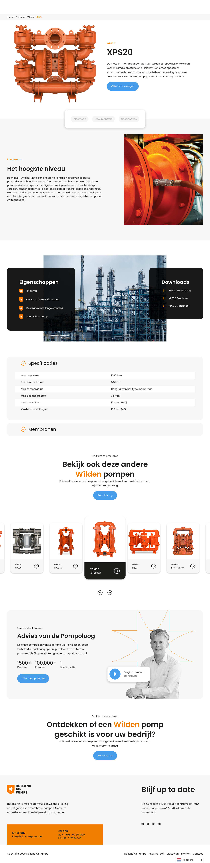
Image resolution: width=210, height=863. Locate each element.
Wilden (30, 17)
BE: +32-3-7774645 (69, 838)
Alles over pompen (33, 678)
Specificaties (129, 119)
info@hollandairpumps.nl (27, 836)
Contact (198, 853)
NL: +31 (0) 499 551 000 (71, 834)
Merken (185, 853)
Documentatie (103, 119)
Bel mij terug (105, 495)
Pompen (20, 17)
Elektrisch (173, 853)
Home (10, 17)
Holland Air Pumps (135, 853)
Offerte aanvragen (122, 86)
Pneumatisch (156, 853)
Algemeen (79, 119)
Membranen (42, 429)
